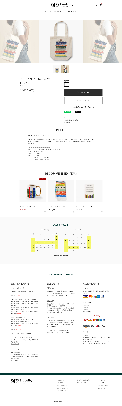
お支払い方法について (62, 385)
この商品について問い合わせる (83, 107)
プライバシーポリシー (82, 382)
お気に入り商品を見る (103, 385)
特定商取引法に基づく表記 (71, 120)
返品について (67, 117)
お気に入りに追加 (84, 100)
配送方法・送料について (63, 388)
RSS (99, 388)
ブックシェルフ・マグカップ (27, 207)
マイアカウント (101, 380)
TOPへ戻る (61, 374)
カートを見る (101, 382)
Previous (41, 41)
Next (80, 41)
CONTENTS (70, 11)
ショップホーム (60, 380)
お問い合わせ (60, 382)
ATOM (103, 388)
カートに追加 (84, 92)
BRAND (47, 11)
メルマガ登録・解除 (62, 391)
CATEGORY (58, 11)
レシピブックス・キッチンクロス (56, 207)
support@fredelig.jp (53, 335)
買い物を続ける (68, 122)
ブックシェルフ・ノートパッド (84, 207)
